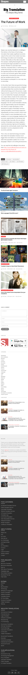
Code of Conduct (5, 551)
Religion (2, 383)
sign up (6, 450)
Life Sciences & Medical (6, 612)
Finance (2, 369)
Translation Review (5, 596)
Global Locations (5, 553)
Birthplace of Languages (7, 590)
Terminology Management (7, 655)
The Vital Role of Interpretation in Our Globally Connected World (16, 403)
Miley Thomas (4, 242)
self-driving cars (5, 164)
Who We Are (4, 538)
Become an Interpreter (6, 565)
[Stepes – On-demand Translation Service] (5, 1)
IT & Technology (5, 621)
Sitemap (3, 604)
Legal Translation (5, 616)
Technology (16, 18)
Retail (2, 385)
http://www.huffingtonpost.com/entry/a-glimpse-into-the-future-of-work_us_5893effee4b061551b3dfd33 (14, 149)
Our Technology (5, 540)
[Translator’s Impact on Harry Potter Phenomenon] (14, 253)
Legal (2, 373)
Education (3, 363)
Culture (2, 360)
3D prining (8, 159)
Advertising (3, 355)
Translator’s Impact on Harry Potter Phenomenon (12, 266)
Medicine (3, 377)
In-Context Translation (6, 663)
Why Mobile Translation (6, 573)
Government (3, 370)
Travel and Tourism (5, 643)
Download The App (5, 575)
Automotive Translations (7, 629)
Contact (3, 555)
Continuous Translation (6, 524)
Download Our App (5, 653)
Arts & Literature (4, 357)
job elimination (20, 161)
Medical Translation (5, 594)
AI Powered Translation (6, 513)
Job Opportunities (5, 542)
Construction (4, 631)
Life (2, 375)
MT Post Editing (4, 598)
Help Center (4, 577)
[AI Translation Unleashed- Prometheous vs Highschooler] (4, 426)
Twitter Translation (5, 602)
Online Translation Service (7, 507)
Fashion (2, 367)
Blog (2, 585)
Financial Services (5, 614)
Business (3, 236)
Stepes (2, 389)
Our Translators (4, 546)
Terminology (4, 588)
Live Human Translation (6, 517)
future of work (5, 161)
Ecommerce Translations (7, 624)
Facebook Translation (6, 600)
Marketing (3, 376)
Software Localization (6, 617)
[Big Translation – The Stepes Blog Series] (14, 11)
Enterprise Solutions (6, 520)
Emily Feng (4, 296)
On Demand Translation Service (8, 505)
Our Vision (3, 536)
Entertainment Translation (7, 641)
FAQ (2, 534)
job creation (12, 161)
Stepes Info (3, 532)
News (2, 380)
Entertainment (4, 366)
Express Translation (5, 592)
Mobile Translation (5, 522)
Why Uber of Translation (7, 569)
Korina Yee (4, 268)
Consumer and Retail (6, 640)
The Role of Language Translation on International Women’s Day (16, 411)
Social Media (3, 386)
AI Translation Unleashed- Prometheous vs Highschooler (17, 426)
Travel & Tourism (4, 394)
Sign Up (3, 567)
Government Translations (7, 636)
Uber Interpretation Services (7, 518)
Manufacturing (4, 619)
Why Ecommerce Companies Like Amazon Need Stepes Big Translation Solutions (13, 239)
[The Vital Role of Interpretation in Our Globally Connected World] (4, 402)
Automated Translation (6, 509)
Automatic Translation (6, 659)
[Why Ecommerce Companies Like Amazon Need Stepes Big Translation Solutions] (14, 226)
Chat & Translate (5, 661)
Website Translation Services (8, 511)
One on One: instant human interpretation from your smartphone (13, 293)
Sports (2, 388)
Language (3, 372)
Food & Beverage (5, 628)
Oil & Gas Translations (6, 626)
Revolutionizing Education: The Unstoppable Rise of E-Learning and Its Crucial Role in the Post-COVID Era (16, 419)
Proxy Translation (5, 657)
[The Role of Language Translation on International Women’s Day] (4, 410)
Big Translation (4, 587)
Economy (11, 18)
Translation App (4, 515)
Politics (2, 382)
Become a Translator (6, 563)
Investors (3, 547)
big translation (16, 159)
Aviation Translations (6, 633)
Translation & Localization (7, 290)
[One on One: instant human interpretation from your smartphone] (14, 280)
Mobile (2, 379)
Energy (2, 364)
